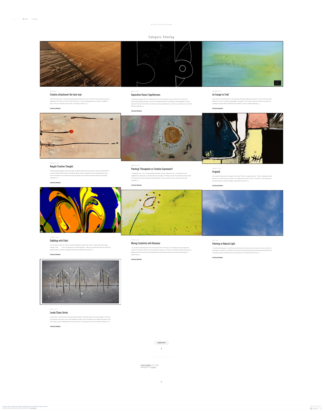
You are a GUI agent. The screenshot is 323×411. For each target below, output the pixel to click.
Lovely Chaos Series (59, 312)
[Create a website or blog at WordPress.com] (161, 382)
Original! (216, 171)
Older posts (161, 343)
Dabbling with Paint (59, 240)
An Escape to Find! (220, 94)
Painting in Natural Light (223, 243)
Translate (153, 367)
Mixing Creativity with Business (145, 243)
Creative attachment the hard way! (66, 94)
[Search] (32, 19)
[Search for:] (41, 19)
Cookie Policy (33, 408)
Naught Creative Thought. (61, 166)
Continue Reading (55, 108)
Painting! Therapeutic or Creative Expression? (152, 169)
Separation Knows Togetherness (145, 94)
